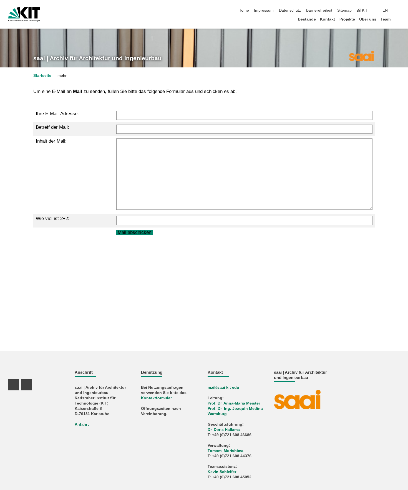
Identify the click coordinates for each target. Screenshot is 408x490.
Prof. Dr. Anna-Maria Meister (234, 403)
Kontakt (327, 19)
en (385, 10)
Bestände (307, 19)
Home (243, 10)
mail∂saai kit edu (223, 387)
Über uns (367, 19)
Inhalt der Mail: (51, 141)
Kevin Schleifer (222, 472)
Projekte (347, 19)
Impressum (264, 10)
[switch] (398, 10)
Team (386, 19)
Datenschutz (290, 10)
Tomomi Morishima (225, 451)
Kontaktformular (156, 398)
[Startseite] (398, 19)
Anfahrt (82, 424)
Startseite (42, 76)
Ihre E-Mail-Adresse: (57, 113)
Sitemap (344, 10)
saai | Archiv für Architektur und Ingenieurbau (97, 58)
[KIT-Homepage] (24, 14)
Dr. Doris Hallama (224, 430)
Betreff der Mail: (52, 127)
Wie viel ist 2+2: (52, 218)
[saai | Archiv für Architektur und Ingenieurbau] (361, 55)
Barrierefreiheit (319, 10)
